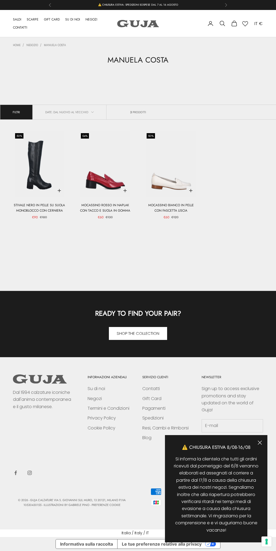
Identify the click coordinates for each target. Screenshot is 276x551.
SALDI (17, 19)
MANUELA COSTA (55, 45)
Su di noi (96, 388)
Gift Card (151, 398)
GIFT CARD (52, 19)
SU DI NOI (72, 19)
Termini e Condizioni (108, 408)
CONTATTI (20, 27)
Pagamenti (153, 408)
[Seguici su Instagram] (29, 473)
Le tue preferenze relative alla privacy (162, 544)
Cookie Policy (101, 428)
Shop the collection (138, 333)
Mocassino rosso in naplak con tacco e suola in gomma (105, 208)
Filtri (16, 112)
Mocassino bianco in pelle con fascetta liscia (171, 208)
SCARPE (33, 19)
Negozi (95, 398)
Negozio (32, 45)
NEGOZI (91, 19)
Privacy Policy (102, 418)
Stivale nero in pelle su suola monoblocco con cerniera (39, 208)
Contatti (151, 388)
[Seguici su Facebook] (15, 473)
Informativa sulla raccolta (86, 544)
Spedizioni (153, 418)
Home (16, 45)
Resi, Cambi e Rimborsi (165, 428)
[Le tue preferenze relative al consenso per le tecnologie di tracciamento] (266, 541)
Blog (146, 438)
